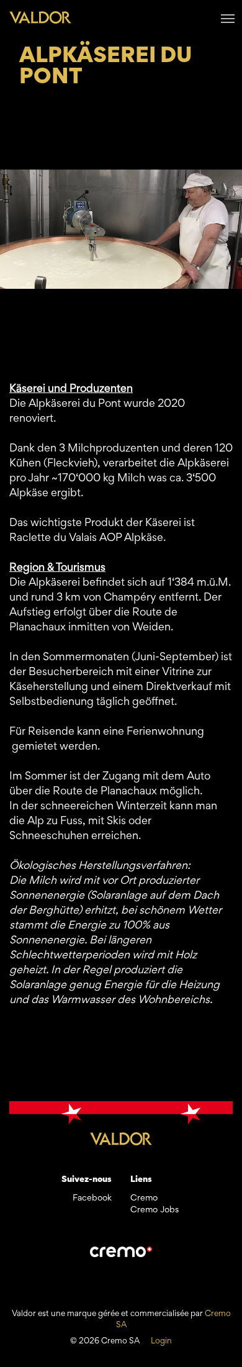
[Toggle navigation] (227, 17)
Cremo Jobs (154, 1210)
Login (161, 1341)
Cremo (144, 1198)
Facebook (92, 1198)
